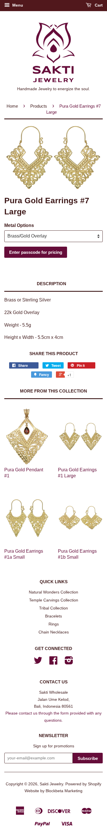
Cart (98, 5)
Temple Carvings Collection (53, 600)
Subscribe (88, 758)
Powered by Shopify (83, 784)
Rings (54, 624)
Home (12, 106)
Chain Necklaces (54, 632)
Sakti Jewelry (51, 784)
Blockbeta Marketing (64, 791)
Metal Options (19, 225)
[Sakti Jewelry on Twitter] (38, 662)
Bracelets (53, 616)
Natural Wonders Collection (53, 592)
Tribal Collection (53, 608)
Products (38, 106)
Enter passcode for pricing (35, 252)
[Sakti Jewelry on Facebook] (53, 662)
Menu (17, 5)
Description (51, 283)
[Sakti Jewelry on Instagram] (68, 662)
